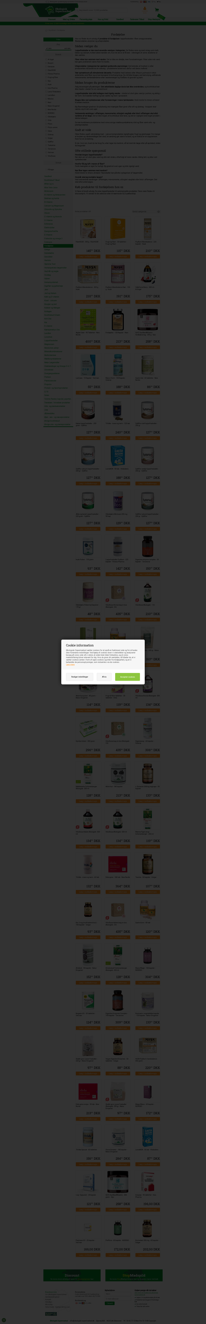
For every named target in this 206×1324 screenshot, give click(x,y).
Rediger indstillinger (79, 677)
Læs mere (70, 664)
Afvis (104, 677)
